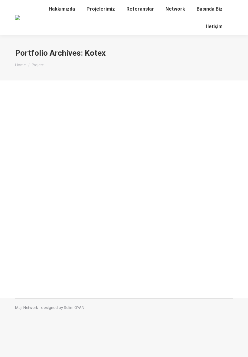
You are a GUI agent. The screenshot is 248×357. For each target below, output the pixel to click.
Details (132, 189)
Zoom (115, 189)
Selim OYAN (74, 307)
